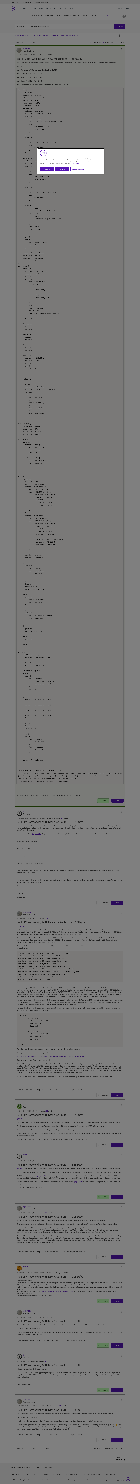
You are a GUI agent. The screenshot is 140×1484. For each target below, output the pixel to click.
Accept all (47, 169)
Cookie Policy (75, 163)
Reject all (62, 169)
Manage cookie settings (78, 169)
